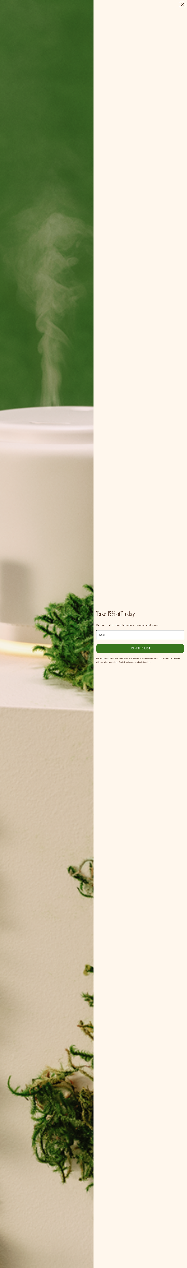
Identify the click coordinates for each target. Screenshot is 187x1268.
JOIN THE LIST (140, 648)
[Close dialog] (182, 4)
